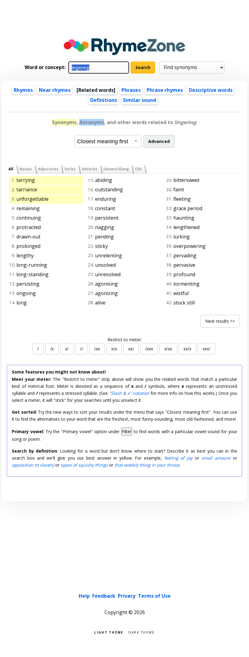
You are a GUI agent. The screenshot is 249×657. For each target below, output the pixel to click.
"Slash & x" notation (129, 393)
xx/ (131, 349)
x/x (114, 349)
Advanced (159, 141)
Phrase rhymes (165, 90)
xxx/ (206, 349)
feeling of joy (178, 458)
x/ (67, 349)
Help (84, 596)
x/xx (168, 349)
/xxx (149, 349)
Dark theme (141, 632)
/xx (97, 349)
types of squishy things (84, 465)
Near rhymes (54, 90)
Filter (126, 431)
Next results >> (220, 321)
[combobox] (107, 141)
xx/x (187, 349)
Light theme (108, 632)
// (81, 349)
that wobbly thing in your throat (146, 465)
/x (52, 349)
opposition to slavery (33, 465)
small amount (215, 458)
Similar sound (139, 100)
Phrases (131, 90)
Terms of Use (154, 596)
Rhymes (23, 90)
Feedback (103, 596)
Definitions (103, 100)
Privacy (126, 596)
